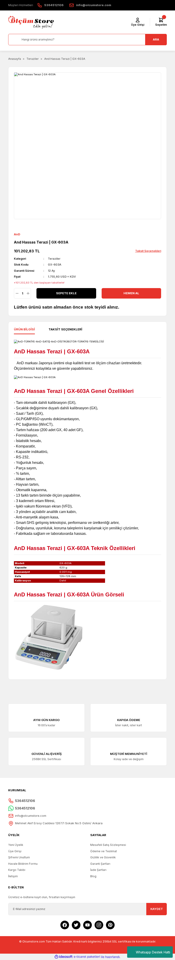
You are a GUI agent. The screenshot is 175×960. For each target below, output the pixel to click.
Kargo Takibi (16, 870)
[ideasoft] (63, 957)
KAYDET (156, 909)
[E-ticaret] (87, 957)
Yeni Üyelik (15, 845)
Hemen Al (131, 293)
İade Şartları (98, 870)
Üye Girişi (14, 851)
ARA (156, 39)
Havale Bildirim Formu (23, 863)
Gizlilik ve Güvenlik (103, 857)
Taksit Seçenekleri (65, 329)
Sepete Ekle (66, 293)
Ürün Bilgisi (24, 329)
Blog (93, 876)
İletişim (13, 876)
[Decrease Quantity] (17, 293)
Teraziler (54, 258)
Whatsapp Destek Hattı (153, 952)
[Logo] (31, 22)
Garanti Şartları (100, 863)
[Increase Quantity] (28, 293)
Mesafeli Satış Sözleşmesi (108, 845)
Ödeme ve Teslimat (103, 851)
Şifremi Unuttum (19, 857)
